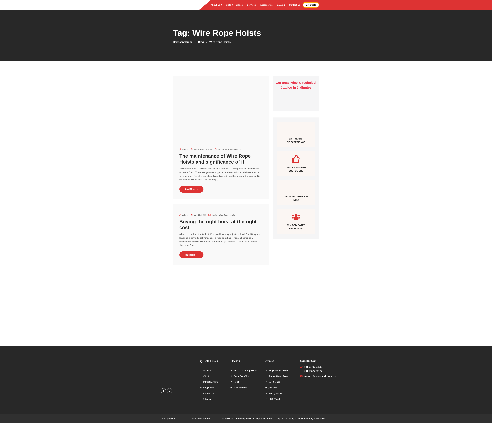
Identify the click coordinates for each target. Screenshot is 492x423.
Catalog (281, 5)
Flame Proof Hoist (243, 376)
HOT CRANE (274, 399)
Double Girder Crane (279, 376)
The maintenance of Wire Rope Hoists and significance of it (215, 159)
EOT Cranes (274, 381)
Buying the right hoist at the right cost (218, 224)
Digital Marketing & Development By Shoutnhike (301, 418)
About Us (215, 5)
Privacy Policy (168, 418)
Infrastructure (210, 381)
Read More (189, 189)
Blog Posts (208, 387)
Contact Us (294, 5)
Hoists (228, 5)
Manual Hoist (240, 387)
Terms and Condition (200, 418)
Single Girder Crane (278, 370)
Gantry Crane (275, 393)
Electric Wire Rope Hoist (246, 370)
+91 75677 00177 (313, 371)
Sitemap (207, 399)
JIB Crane (273, 387)
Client (206, 376)
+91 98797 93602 (313, 366)
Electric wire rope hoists (229, 149)
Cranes (239, 5)
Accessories (266, 5)
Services (251, 5)
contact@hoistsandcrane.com (320, 376)
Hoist (236, 381)
